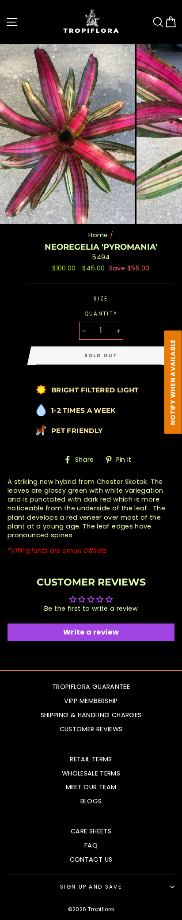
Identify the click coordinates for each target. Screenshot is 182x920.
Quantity (101, 313)
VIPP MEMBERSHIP (91, 700)
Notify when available (173, 382)
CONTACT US (91, 859)
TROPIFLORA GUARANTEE (91, 686)
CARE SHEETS (91, 831)
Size (101, 298)
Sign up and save (91, 886)
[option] (68, 134)
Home (98, 235)
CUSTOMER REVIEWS (91, 729)
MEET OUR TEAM (91, 787)
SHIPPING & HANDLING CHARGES (91, 715)
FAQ (91, 845)
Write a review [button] (91, 632)
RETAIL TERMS (91, 759)
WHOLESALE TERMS (91, 773)
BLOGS (91, 801)
